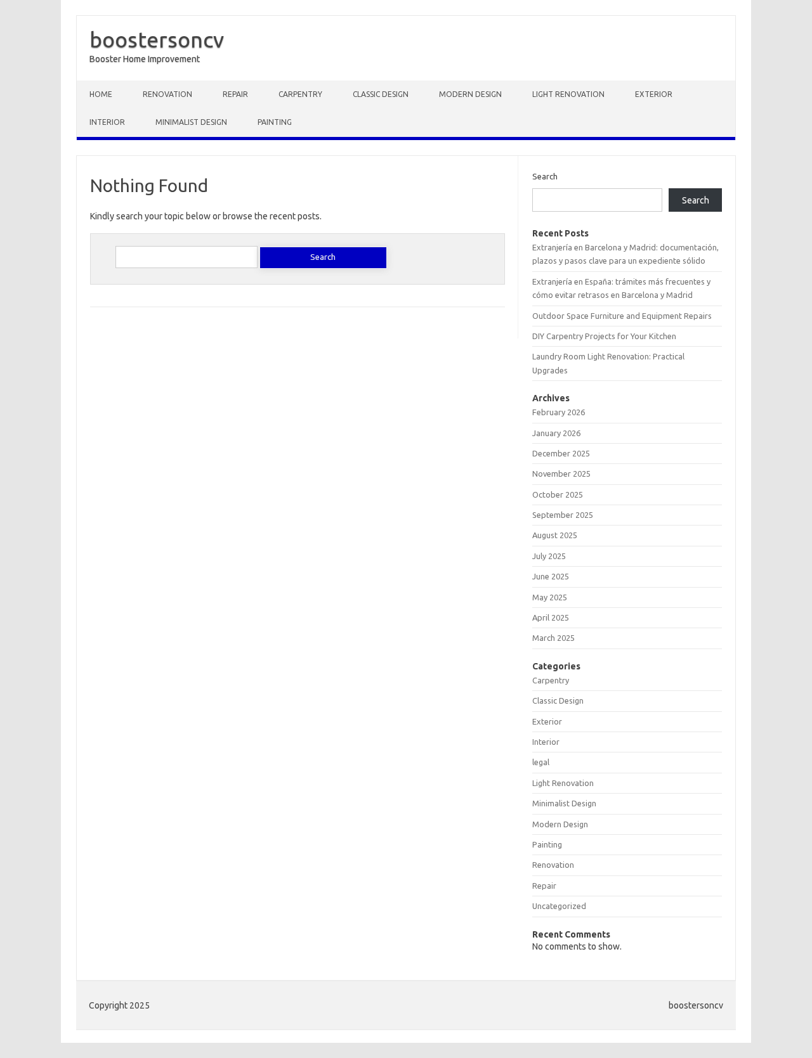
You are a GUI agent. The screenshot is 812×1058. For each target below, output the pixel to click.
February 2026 (558, 412)
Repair (235, 94)
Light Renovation (568, 94)
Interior (107, 122)
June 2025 (550, 576)
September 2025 (562, 514)
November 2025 (561, 473)
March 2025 (553, 637)
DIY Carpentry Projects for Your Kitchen (604, 336)
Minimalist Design (191, 122)
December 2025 (561, 453)
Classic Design (381, 94)
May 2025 (549, 597)
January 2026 (556, 433)
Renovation (167, 94)
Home (100, 94)
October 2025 (557, 494)
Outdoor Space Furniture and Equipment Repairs (622, 315)
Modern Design (470, 94)
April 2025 (550, 617)
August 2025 (554, 535)
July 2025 (549, 556)
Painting (275, 122)
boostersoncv (156, 39)
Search (545, 176)
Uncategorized (559, 905)
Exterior (653, 94)
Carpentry (300, 94)
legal (540, 762)
